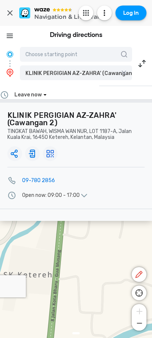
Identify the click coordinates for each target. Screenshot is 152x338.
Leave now (28, 95)
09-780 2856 (38, 180)
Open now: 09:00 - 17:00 (51, 195)
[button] (76, 72)
